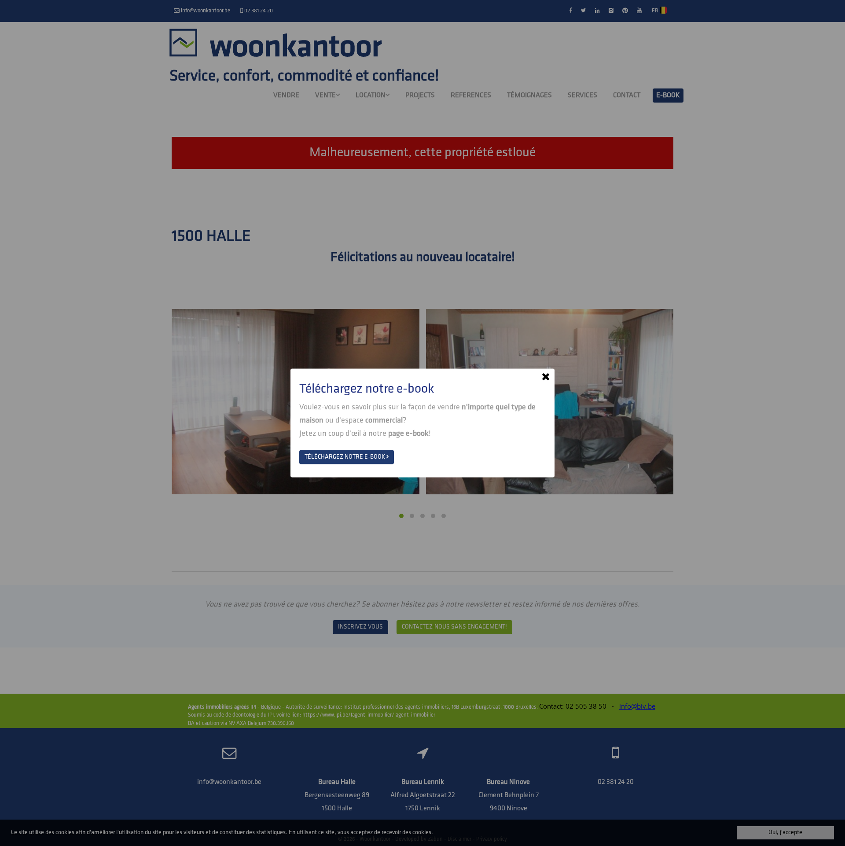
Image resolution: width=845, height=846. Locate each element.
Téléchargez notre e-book (345, 457)
